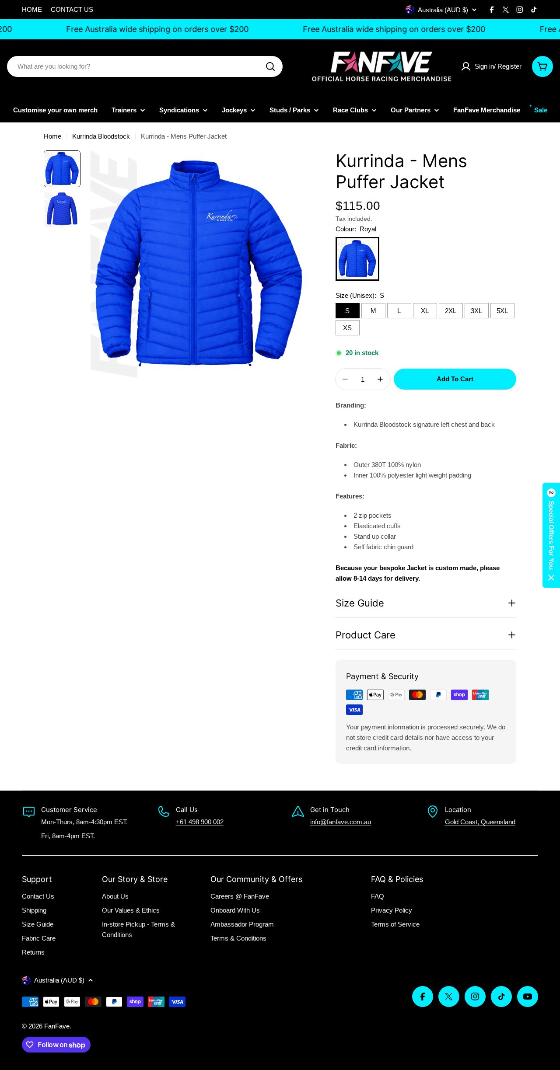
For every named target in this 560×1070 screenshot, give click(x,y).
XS (347, 327)
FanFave (57, 1026)
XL (425, 310)
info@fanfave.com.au (340, 822)
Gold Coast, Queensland (480, 822)
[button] (551, 535)
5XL (502, 310)
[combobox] (145, 66)
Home (52, 136)
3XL (476, 310)
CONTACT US (72, 9)
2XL (450, 310)
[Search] (270, 66)
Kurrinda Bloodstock (101, 136)
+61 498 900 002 (200, 822)
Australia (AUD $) (443, 10)
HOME (32, 9)
